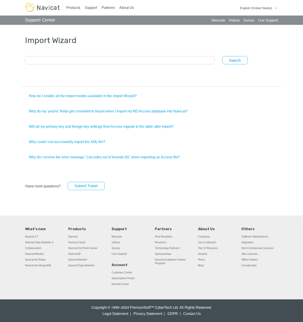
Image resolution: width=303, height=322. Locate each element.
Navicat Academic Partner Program (170, 261)
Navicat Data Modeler (81, 265)
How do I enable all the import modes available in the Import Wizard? (83, 96)
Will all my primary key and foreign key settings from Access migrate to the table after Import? (101, 126)
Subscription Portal (123, 278)
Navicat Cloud (76, 242)
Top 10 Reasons (208, 248)
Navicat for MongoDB (38, 265)
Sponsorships (163, 253)
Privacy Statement (148, 314)
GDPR (172, 314)
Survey (116, 248)
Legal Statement (115, 314)
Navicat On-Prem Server (83, 248)
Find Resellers (163, 236)
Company (204, 236)
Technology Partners (167, 248)
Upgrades (247, 242)
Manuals (117, 236)
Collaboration (33, 248)
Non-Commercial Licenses (257, 248)
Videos (116, 242)
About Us (126, 8)
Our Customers (207, 242)
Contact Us (192, 314)
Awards (202, 253)
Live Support (119, 253)
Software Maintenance (254, 236)
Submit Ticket (86, 186)
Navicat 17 (31, 236)
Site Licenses (249, 253)
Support (91, 8)
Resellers (160, 242)
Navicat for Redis (35, 259)
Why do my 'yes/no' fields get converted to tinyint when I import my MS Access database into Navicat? (108, 111)
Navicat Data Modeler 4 (39, 242)
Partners (108, 8)
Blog (201, 265)
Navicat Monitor (34, 253)
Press (201, 259)
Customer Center (122, 272)
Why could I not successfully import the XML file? (67, 142)
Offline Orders (249, 259)
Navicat (72, 236)
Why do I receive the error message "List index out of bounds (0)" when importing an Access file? (104, 157)
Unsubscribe (249, 265)
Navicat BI (74, 253)
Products (73, 8)
